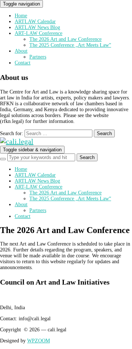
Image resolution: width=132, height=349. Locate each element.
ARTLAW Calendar (35, 21)
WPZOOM (38, 340)
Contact (22, 63)
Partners (37, 57)
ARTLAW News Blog (37, 27)
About (21, 51)
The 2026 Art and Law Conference (65, 39)
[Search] (3, 159)
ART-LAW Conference (38, 33)
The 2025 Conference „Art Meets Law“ (70, 45)
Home (21, 15)
